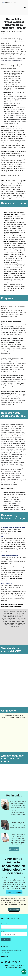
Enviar (6, 939)
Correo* (3, 931)
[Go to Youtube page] (13, 962)
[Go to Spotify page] (17, 962)
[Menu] (25, 7)
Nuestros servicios (14, 909)
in (1, 950)
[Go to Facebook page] (6, 962)
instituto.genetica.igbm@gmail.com (11, 60)
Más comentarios (14, 849)
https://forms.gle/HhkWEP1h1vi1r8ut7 (12, 45)
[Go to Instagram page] (10, 962)
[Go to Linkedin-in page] (20, 962)
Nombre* (4, 924)
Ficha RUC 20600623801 (14, 185)
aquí (14, 51)
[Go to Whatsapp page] (3, 962)
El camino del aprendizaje (14, 892)
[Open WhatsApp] (23, 971)
